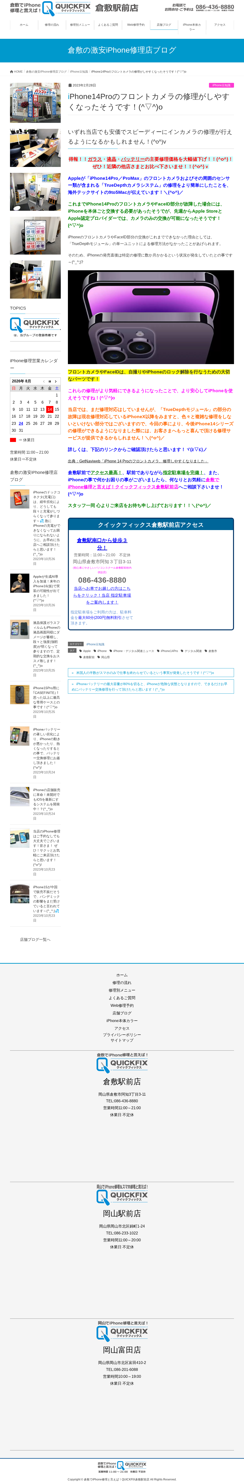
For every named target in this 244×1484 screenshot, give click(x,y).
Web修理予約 (122, 1005)
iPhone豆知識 (221, 85)
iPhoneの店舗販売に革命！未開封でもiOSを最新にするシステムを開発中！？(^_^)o (46, 799)
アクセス (122, 1028)
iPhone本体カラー (122, 1021)
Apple (87, 651)
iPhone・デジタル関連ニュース (133, 651)
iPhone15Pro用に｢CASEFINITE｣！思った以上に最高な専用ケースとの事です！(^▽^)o (46, 697)
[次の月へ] (57, 381)
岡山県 (105, 657)
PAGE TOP (234, 1435)
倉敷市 (212, 651)
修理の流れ (122, 983)
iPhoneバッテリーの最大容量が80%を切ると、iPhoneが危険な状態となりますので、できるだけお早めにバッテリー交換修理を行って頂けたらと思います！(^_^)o (149, 686)
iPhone (102, 651)
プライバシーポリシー (122, 1035)
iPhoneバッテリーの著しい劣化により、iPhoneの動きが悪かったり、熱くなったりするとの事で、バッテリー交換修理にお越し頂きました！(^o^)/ (46, 748)
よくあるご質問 (122, 998)
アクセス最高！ (106, 472)
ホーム (122, 975)
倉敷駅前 (89, 657)
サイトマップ (122, 1040)
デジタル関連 (193, 651)
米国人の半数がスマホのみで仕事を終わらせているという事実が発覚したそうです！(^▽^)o (145, 673)
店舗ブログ (122, 1013)
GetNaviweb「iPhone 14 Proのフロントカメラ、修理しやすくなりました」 (143, 461)
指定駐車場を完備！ (183, 472)
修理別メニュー (122, 990)
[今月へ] (49, 381)
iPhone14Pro (169, 651)
